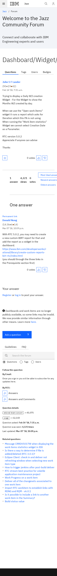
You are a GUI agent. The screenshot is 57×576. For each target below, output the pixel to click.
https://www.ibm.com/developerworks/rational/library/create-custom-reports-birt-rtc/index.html (24, 252)
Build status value (14, 501)
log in (18, 295)
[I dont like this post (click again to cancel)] (44, 157)
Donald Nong (9, 220)
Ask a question (13, 334)
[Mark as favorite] (4, 157)
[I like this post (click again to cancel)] (38, 157)
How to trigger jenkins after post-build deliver (29, 467)
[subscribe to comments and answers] (4, 399)
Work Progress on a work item (21, 477)
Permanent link (9, 216)
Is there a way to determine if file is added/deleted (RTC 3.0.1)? (24, 452)
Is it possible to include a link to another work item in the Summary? (27, 496)
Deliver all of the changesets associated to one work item (28, 483)
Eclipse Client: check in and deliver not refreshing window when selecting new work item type (29, 460)
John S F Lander (11, 81)
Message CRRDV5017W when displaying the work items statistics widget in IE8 (29, 445)
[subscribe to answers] (4, 393)
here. (33, 321)
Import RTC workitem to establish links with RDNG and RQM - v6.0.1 (29, 489)
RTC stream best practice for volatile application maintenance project (25, 472)
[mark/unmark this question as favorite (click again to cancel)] (4, 157)
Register (7, 295)
